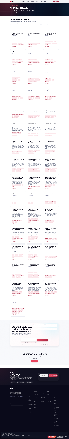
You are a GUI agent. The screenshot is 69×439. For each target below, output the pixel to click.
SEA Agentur (29, 395)
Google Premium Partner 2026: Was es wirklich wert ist (33, 69)
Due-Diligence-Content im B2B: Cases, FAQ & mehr (34, 88)
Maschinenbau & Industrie (43, 390)
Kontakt (35, 407)
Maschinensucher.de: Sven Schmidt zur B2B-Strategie (50, 265)
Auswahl (66, 436)
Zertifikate (35, 401)
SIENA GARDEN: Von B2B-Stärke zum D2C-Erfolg (50, 210)
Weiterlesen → (14, 46)
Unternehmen (37, 1)
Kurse (48, 398)
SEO (16, 43)
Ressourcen (32, 1)
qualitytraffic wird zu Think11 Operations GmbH (33, 284)
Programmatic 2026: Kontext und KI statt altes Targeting (18, 69)
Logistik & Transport (42, 395)
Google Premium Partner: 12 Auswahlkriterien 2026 (34, 160)
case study (33, 43)
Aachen (55, 400)
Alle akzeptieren (51, 436)
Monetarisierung (30, 411)
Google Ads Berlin (56, 418)
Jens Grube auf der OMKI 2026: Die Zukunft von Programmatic (18, 178)
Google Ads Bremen (56, 425)
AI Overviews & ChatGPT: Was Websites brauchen (17, 88)
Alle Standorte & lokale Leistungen (56, 427)
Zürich (54, 397)
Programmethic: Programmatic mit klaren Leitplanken (50, 194)
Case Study (46, 238)
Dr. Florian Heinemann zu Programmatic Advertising (17, 284)
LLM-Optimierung (30, 396)
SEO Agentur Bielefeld (55, 410)
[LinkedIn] (11, 401)
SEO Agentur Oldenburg (55, 415)
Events (42, 1)
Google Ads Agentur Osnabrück (56, 408)
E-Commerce (42, 401)
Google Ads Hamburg (55, 422)
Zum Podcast (34, 361)
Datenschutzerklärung (31, 344)
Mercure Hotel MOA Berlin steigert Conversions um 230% (18, 265)
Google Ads (13, 59)
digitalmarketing (14, 238)
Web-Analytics (30, 408)
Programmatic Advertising (30, 402)
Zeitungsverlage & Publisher (43, 399)
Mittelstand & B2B (43, 397)
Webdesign (29, 409)
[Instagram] (13, 401)
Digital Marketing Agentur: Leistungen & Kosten (17, 106)
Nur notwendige (60, 436)
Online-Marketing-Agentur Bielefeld (56, 393)
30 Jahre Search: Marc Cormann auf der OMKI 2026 (34, 178)
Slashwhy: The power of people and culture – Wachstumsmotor (34, 229)
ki (17, 220)
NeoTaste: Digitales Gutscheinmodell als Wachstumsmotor (50, 247)
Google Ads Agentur (30, 393)
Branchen (28, 1)
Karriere (35, 404)
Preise (48, 400)
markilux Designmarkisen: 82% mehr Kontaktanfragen (33, 265)
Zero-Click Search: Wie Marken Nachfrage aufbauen (50, 34)
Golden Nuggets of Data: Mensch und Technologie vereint (18, 229)
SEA (15, 256)
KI (20, 169)
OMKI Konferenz (36, 397)
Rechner (48, 394)
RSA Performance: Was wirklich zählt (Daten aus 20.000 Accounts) (50, 70)
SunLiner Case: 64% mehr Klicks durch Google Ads (17, 247)
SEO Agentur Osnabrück (55, 405)
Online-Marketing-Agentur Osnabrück (56, 390)
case (32, 272)
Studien (48, 391)
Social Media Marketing (29, 400)
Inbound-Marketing (30, 404)
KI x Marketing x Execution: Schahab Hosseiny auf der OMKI (51, 178)
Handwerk (42, 392)
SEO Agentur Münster (55, 412)
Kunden (45, 1)
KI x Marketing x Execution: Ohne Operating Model (34, 52)
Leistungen (23, 1)
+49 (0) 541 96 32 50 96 (45, 344)
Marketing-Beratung (29, 406)
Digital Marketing (34, 117)
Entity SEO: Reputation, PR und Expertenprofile (17, 34)
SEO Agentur (29, 392)
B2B (51, 59)
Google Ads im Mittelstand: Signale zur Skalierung (17, 52)
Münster (55, 394)
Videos (48, 397)
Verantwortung (36, 394)
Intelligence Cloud (49, 401)
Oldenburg (55, 403)
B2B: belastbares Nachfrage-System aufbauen (17, 124)
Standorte (35, 395)
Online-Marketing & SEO (30, 390)
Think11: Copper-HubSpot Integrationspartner (33, 210)
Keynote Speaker (30, 412)
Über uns (35, 391)
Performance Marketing (19, 59)
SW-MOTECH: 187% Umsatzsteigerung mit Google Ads (34, 247)
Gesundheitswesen (43, 393)
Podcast (48, 395)
